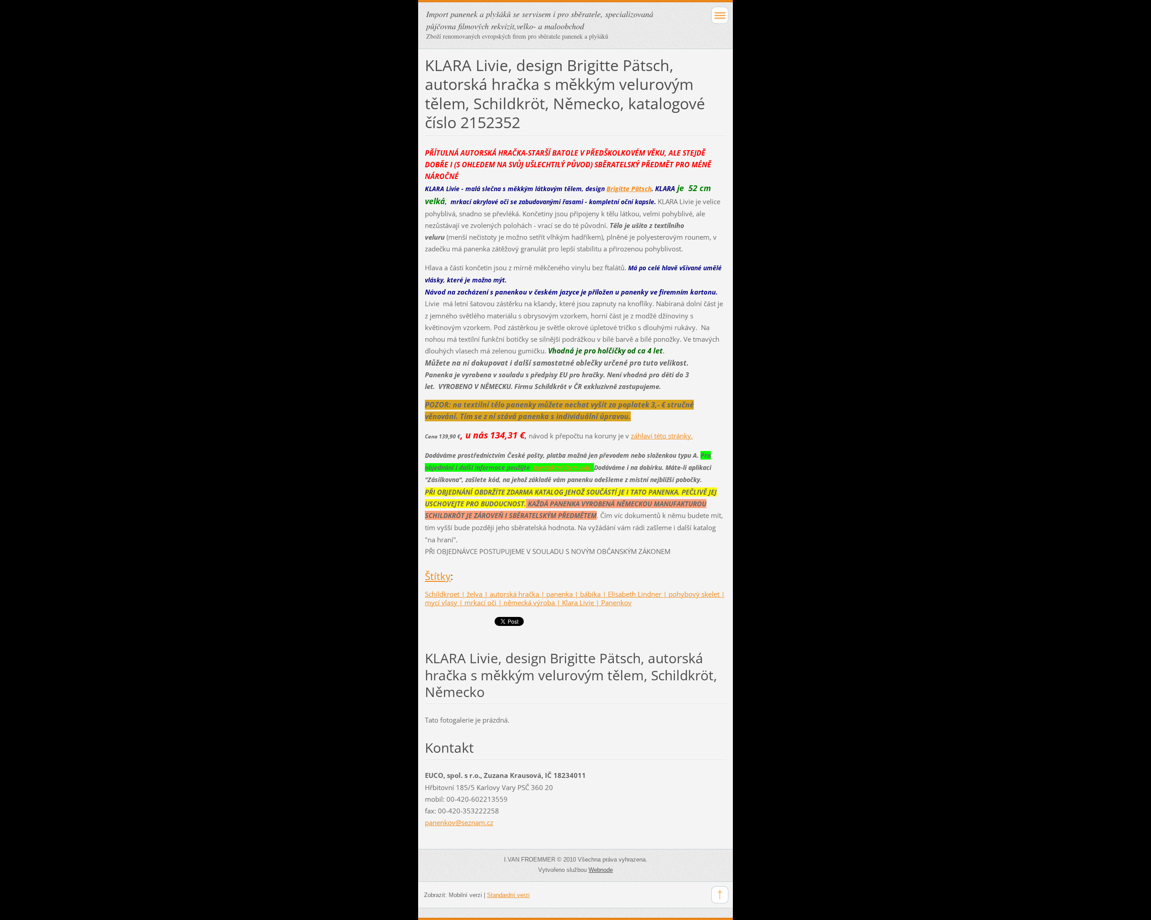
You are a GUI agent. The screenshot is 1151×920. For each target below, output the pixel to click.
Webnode (601, 869)
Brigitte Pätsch (629, 188)
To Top (719, 894)
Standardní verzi (508, 895)
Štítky (438, 576)
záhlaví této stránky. (662, 435)
